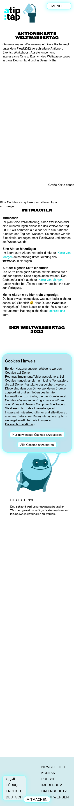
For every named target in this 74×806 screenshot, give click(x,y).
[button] (37, 429)
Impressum (51, 784)
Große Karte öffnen (61, 184)
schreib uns (57, 310)
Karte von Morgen (50, 279)
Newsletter (53, 766)
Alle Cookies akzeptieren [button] (37, 444)
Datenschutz (54, 790)
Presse (48, 778)
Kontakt (49, 772)
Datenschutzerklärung (19, 424)
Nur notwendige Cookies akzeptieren (37, 434)
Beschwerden (55, 796)
